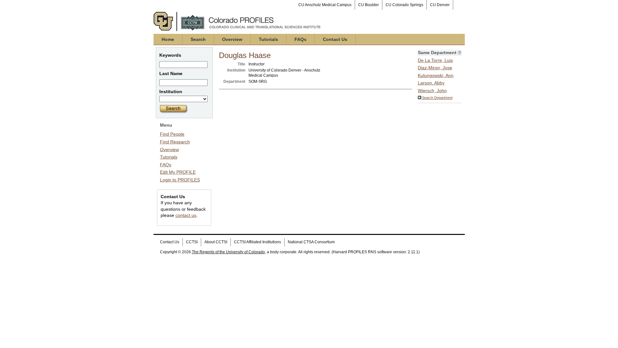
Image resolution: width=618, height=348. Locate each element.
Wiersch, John (432, 90)
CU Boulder (368, 5)
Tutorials (268, 39)
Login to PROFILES (180, 179)
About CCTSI (215, 242)
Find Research (175, 141)
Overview (232, 39)
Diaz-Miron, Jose (435, 67)
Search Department (437, 98)
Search (198, 39)
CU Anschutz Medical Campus (324, 5)
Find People (172, 134)
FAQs (300, 39)
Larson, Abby (431, 82)
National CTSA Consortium (311, 242)
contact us (185, 215)
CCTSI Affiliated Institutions (257, 242)
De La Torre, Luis (435, 60)
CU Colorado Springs (404, 5)
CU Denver (440, 5)
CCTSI (192, 242)
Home (168, 39)
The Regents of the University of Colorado (228, 252)
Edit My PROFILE (178, 172)
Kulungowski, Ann (436, 75)
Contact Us (335, 39)
